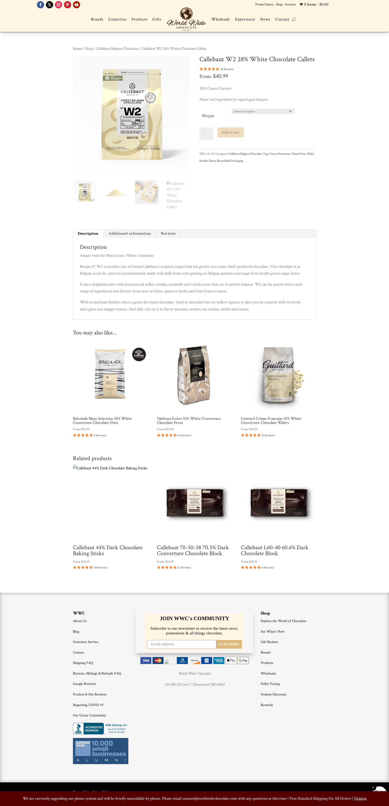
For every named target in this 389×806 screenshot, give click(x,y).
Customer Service (85, 642)
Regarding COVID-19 (88, 705)
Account (290, 4)
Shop (279, 4)
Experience (245, 19)
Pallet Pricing (270, 683)
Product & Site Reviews (89, 694)
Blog (76, 631)
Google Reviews (84, 683)
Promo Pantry (264, 4)
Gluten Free (298, 154)
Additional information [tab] (130, 233)
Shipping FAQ (83, 663)
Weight (208, 115)
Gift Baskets (269, 642)
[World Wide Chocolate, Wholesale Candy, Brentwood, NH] (101, 728)
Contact (282, 19)
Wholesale (220, 19)
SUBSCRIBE (229, 644)
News (265, 19)
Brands (97, 19)
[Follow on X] (49, 4)
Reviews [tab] (168, 233)
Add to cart (231, 132)
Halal (310, 154)
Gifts (156, 19)
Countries (117, 19)
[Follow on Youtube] (76, 4)
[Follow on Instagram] (58, 4)
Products (139, 19)
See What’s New (272, 631)
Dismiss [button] (360, 798)
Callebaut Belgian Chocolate (117, 48)
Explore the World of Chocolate (283, 621)
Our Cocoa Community (89, 715)
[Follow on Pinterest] (67, 4)
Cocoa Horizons (280, 154)
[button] (257, 69)
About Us (80, 621)
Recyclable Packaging (230, 161)
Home (77, 48)
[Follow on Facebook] (40, 4)
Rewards (267, 705)
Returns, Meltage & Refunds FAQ (97, 673)
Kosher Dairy (207, 161)
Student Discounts (274, 694)
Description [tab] (88, 233)
